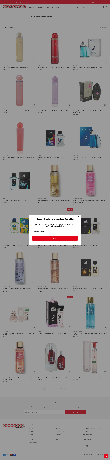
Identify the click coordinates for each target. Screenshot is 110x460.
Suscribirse (55, 238)
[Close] (79, 217)
